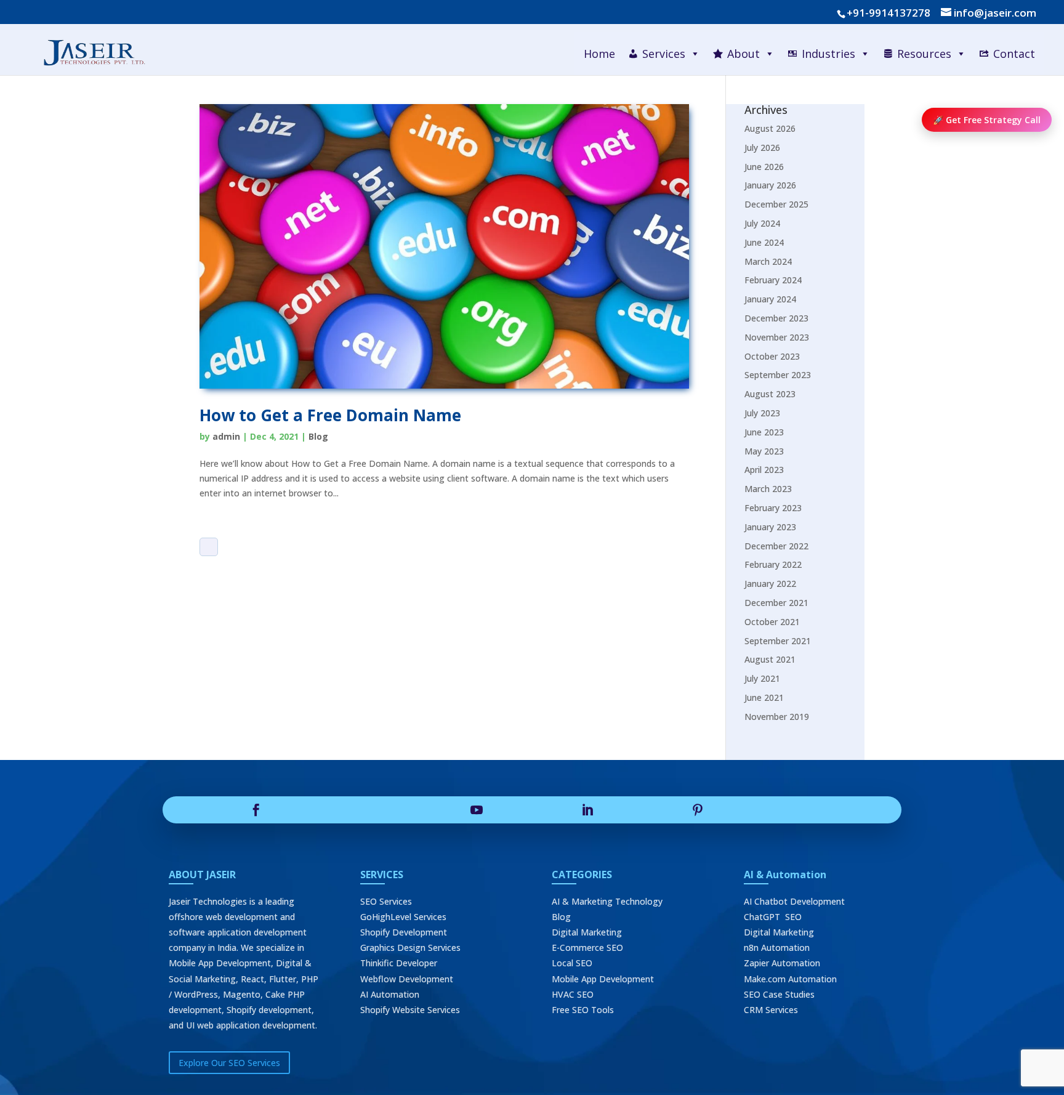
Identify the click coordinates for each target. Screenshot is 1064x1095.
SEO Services (386, 901)
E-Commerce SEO (587, 947)
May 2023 (764, 451)
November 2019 (776, 716)
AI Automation (389, 994)
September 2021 (777, 641)
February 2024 (773, 280)
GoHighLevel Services (403, 917)
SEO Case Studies (779, 994)
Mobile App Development (603, 979)
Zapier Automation (782, 963)
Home (599, 53)
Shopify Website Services (410, 1010)
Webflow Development (406, 979)
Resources (924, 53)
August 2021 (770, 659)
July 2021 (762, 678)
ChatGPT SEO (773, 917)
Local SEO (572, 963)
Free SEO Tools (583, 1010)
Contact (1014, 53)
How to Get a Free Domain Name (330, 415)
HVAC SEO (573, 994)
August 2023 (770, 394)
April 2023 (764, 469)
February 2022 (773, 564)
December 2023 (776, 318)
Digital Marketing (587, 932)
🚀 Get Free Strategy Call (987, 120)
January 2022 (770, 583)
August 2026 (770, 128)
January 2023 (770, 527)
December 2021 (776, 602)
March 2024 (768, 261)
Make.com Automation (790, 979)
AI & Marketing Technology (607, 901)
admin (226, 436)
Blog (318, 436)
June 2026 (764, 166)
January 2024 (770, 299)
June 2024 (764, 242)
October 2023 (772, 356)
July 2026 (762, 147)
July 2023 (762, 413)
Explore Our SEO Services (229, 1063)
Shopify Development (403, 932)
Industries (828, 53)
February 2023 (773, 508)
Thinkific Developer (398, 963)
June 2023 (764, 432)
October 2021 (772, 622)
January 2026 (770, 185)
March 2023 (768, 489)
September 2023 (777, 375)
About (743, 53)
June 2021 (764, 697)
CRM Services (771, 1010)
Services (663, 53)
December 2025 (776, 204)
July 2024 (762, 223)
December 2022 (776, 546)
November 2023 (776, 337)
